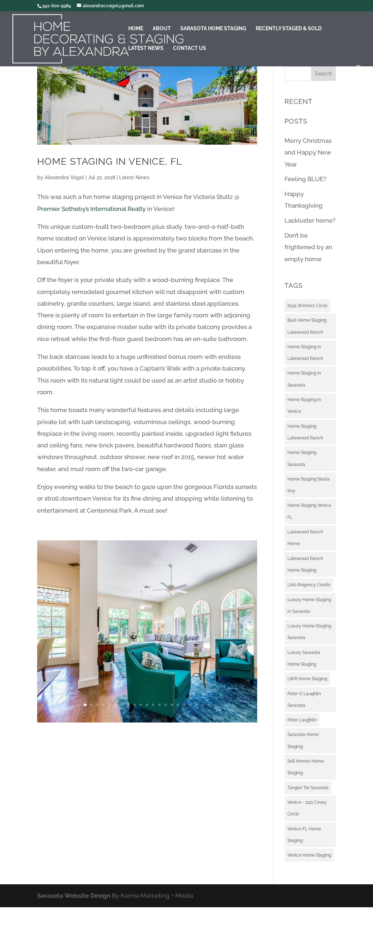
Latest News (146, 48)
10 (141, 705)
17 (184, 705)
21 (209, 705)
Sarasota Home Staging (213, 28)
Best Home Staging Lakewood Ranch (306, 326)
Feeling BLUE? (305, 179)
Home (135, 28)
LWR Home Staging (307, 678)
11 (147, 705)
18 (190, 705)
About (162, 28)
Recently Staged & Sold (289, 28)
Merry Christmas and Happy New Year (307, 152)
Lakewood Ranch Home (305, 537)
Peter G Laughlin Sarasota (304, 699)
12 (153, 705)
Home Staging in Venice (304, 405)
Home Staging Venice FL (309, 511)
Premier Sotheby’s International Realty (91, 208)
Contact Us (189, 48)
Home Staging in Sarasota (304, 379)
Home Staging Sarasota (301, 458)
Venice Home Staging (309, 855)
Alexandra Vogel (64, 177)
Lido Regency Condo (308, 584)
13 (159, 705)
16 (178, 705)
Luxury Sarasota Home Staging (303, 658)
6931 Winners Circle (307, 305)
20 (202, 705)
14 (165, 705)
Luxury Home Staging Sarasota (309, 631)
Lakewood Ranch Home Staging (305, 564)
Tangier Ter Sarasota (308, 787)
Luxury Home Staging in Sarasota (309, 605)
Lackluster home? (309, 220)
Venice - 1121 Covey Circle (307, 808)
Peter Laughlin (302, 720)
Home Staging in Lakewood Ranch (305, 352)
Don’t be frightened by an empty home (308, 247)
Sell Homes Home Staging (305, 767)
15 (171, 705)
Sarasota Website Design (73, 895)
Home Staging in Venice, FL (109, 161)
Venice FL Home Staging (304, 834)
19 (196, 705)
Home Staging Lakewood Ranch (305, 432)
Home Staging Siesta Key (308, 485)
